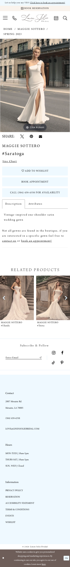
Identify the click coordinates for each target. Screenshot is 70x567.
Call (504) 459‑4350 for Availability (35, 192)
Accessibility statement (19, 503)
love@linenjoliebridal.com (22, 428)
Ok (66, 557)
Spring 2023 (13, 34)
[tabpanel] (35, 85)
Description (13, 204)
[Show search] (64, 17)
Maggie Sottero (31, 29)
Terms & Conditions (17, 509)
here (44, 564)
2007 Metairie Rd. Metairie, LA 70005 (14, 404)
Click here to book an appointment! (47, 2)
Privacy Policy (14, 490)
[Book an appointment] (56, 17)
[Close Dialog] (3, 558)
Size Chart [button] (10, 161)
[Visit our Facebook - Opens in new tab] (62, 353)
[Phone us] (14, 17)
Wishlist (10, 522)
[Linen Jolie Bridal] (35, 18)
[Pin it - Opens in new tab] (31, 136)
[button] (5, 17)
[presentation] (23, 298)
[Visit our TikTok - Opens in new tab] (53, 363)
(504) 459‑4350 (12, 418)
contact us (9, 241)
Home (8, 29)
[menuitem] (5, 17)
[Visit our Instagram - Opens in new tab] (54, 352)
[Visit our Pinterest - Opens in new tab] (62, 363)
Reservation (12, 496)
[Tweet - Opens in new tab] (22, 136)
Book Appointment (35, 181)
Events (9, 515)
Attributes (35, 204)
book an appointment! (36, 241)
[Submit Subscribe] (40, 357)
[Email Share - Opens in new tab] (40, 136)
